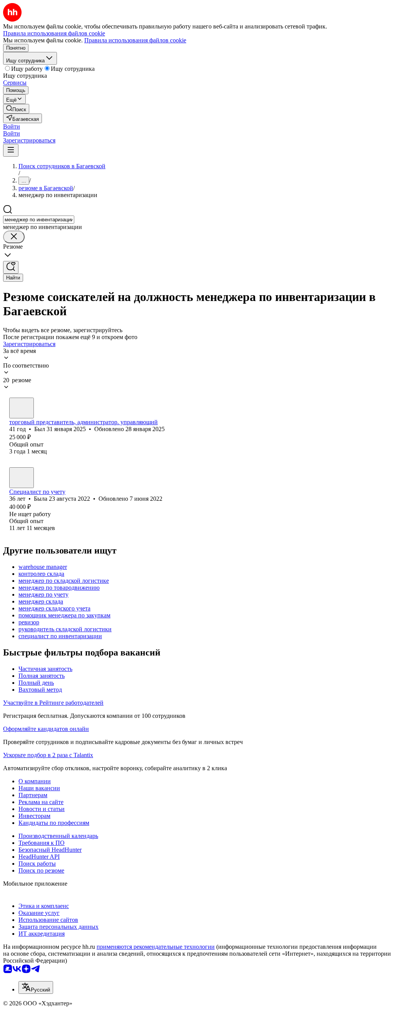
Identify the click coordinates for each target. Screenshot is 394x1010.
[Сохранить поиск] (10, 267)
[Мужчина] (21, 408)
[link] (16, 109)
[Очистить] (14, 237)
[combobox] (38, 220)
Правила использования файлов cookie (135, 40)
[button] (11, 126)
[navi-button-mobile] (10, 150)
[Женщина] (21, 477)
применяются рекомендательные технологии (156, 946)
